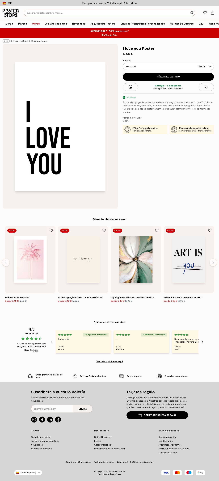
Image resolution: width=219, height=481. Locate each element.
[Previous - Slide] (6, 262)
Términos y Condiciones (78, 462)
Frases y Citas (20, 41)
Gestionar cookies (168, 452)
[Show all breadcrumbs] (6, 41)
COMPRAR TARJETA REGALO (160, 415)
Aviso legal (122, 462)
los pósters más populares (45, 440)
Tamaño (127, 60)
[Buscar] (192, 13)
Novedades (37, 444)
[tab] (205, 13)
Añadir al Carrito (168, 76)
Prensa (97, 440)
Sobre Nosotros (102, 437)
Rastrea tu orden (168, 437)
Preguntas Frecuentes (170, 444)
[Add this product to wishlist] (206, 87)
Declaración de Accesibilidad (109, 448)
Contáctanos (166, 440)
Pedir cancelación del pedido (174, 448)
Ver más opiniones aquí (109, 361)
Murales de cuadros (41, 448)
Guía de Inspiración (41, 437)
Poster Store (116, 471)
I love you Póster (39, 41)
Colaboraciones (102, 444)
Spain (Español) (28, 472)
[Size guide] (130, 87)
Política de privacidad (141, 462)
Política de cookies (104, 462)
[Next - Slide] (213, 262)
